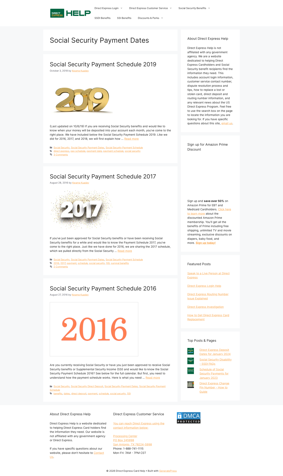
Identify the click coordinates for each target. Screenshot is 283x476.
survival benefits (120, 263)
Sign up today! (206, 242)
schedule (83, 263)
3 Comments (61, 154)
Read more (131, 138)
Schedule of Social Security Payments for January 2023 (213, 373)
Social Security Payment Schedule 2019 (103, 64)
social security (133, 151)
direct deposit (78, 393)
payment (71, 263)
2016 (56, 263)
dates (67, 393)
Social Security (62, 147)
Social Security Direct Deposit (87, 386)
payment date (94, 151)
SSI (108, 263)
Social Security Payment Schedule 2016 (103, 288)
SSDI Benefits (102, 18)
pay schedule (78, 151)
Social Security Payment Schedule (124, 147)
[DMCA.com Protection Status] (188, 423)
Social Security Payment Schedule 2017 (103, 176)
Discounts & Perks (148, 18)
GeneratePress (168, 470)
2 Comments (61, 266)
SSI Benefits (124, 18)
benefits (58, 393)
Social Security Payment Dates (87, 147)
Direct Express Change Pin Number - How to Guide (214, 387)
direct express (61, 151)
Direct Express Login (106, 8)
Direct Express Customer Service (148, 8)
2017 (63, 263)
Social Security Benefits (192, 8)
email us (226, 123)
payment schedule (113, 151)
